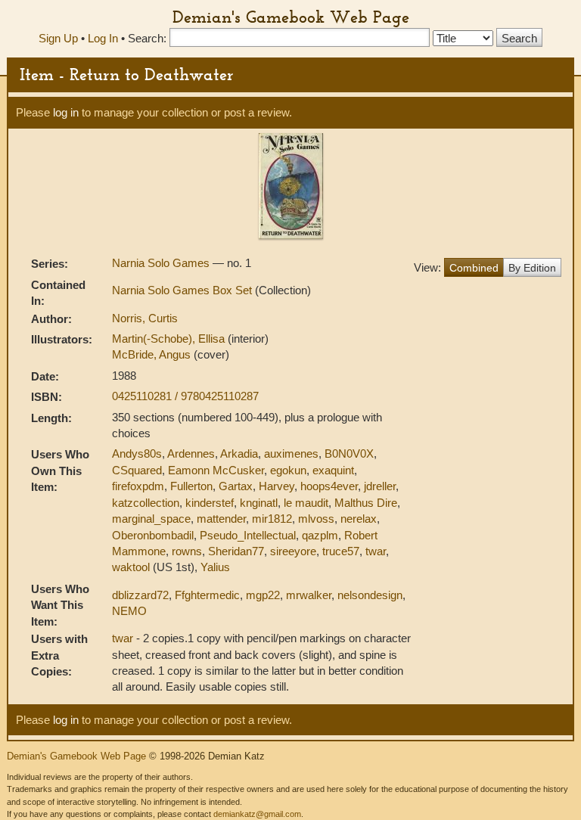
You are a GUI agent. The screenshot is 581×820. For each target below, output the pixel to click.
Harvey (276, 486)
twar (375, 551)
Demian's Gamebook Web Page (290, 16)
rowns (187, 551)
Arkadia (239, 453)
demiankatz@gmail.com (257, 813)
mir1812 (272, 518)
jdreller (380, 486)
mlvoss (316, 518)
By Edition (532, 268)
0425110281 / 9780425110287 (185, 396)
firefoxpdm (138, 486)
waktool (131, 567)
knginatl (259, 502)
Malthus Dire (365, 502)
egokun (288, 470)
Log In (103, 38)
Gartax (236, 486)
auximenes (291, 453)
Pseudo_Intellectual (248, 535)
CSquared (137, 470)
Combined (474, 268)
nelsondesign (369, 595)
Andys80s (137, 453)
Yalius (215, 567)
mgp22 (263, 595)
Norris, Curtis (145, 318)
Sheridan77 (236, 551)
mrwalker (308, 595)
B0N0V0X (349, 453)
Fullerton (191, 486)
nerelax (358, 518)
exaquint (333, 470)
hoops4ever (329, 486)
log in (66, 112)
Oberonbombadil (153, 535)
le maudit (306, 502)
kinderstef (209, 502)
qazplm (320, 535)
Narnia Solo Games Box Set (183, 290)
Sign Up (58, 38)
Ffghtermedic (207, 595)
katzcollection (145, 502)
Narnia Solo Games (162, 262)
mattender (221, 518)
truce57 (340, 551)
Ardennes (191, 453)
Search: (147, 38)
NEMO (129, 610)
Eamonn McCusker (216, 470)
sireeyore (293, 551)
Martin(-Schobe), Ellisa (170, 338)
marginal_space (151, 518)
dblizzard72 (140, 595)
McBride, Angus (153, 354)
